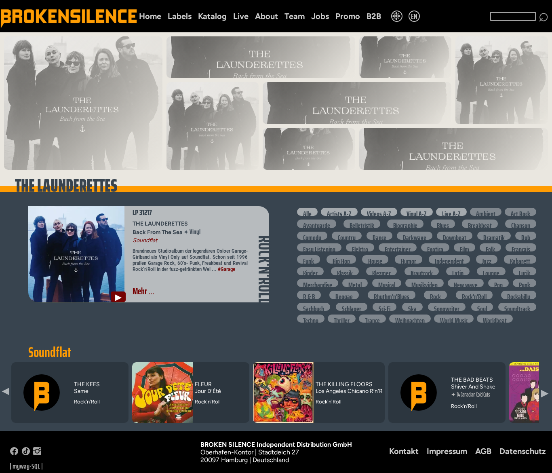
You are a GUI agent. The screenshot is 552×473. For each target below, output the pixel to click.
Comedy (312, 236)
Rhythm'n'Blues (391, 295)
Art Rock (520, 212)
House (375, 259)
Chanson (520, 224)
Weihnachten (410, 319)
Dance (379, 236)
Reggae (344, 295)
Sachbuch (313, 307)
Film (464, 247)
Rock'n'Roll (474, 295)
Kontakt (404, 451)
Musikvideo (424, 283)
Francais (521, 247)
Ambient (485, 212)
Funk (308, 259)
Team (294, 16)
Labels (180, 16)
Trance (372, 319)
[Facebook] (14, 453)
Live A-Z (451, 212)
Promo (347, 16)
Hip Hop (341, 259)
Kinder (310, 271)
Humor (408, 259)
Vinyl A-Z (417, 212)
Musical (386, 283)
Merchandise (317, 283)
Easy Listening (319, 247)
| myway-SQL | (26, 466)
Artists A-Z (339, 212)
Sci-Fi (384, 307)
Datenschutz (522, 451)
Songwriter (446, 307)
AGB (483, 451)
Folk (490, 247)
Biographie (405, 224)
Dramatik (494, 236)
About (266, 16)
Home (150, 16)
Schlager (351, 307)
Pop (498, 283)
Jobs (320, 16)
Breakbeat (480, 224)
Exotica (435, 247)
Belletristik (362, 224)
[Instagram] (37, 453)
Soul (482, 307)
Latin (458, 271)
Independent (449, 259)
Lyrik (524, 271)
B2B (374, 16)
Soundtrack (517, 307)
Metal (355, 283)
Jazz (486, 259)
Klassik (345, 271)
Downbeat (454, 236)
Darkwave (414, 236)
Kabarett (520, 259)
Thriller (342, 319)
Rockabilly (518, 295)
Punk (524, 283)
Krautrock (422, 271)
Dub (525, 236)
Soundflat (49, 352)
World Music (454, 319)
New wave (466, 283)
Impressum (447, 451)
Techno (310, 319)
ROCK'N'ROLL (264, 269)
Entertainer (398, 247)
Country (347, 236)
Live (241, 16)
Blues (443, 224)
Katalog (212, 16)
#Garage (226, 269)
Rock (435, 295)
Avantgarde (316, 224)
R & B (309, 295)
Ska (412, 307)
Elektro (360, 247)
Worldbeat (495, 319)
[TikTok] (26, 453)
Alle (307, 212)
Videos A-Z (379, 212)
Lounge (491, 271)
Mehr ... (143, 291)
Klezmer (381, 271)
